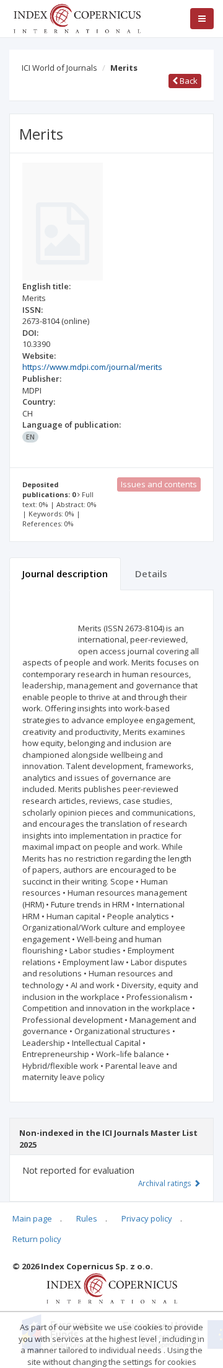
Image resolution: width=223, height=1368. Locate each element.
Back (188, 80)
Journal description (65, 573)
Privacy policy (146, 1218)
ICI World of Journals (59, 67)
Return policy (36, 1238)
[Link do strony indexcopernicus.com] (111, 1287)
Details (151, 573)
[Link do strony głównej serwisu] (77, 17)
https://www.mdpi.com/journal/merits (92, 366)
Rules (86, 1218)
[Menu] (202, 18)
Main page (32, 1218)
